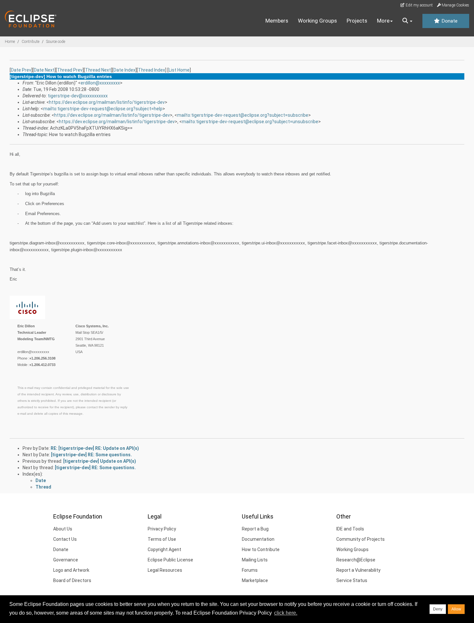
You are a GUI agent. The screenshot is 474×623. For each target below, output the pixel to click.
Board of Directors (72, 580)
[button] (407, 21)
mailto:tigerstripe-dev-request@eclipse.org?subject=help (103, 108)
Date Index (124, 70)
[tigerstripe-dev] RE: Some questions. (91, 454)
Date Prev (21, 70)
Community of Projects (360, 539)
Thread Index (151, 70)
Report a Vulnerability (358, 570)
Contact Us (65, 539)
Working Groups (317, 20)
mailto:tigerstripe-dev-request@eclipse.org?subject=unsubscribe (250, 121)
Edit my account (419, 5)
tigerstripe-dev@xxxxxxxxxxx (78, 95)
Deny (437, 609)
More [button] (383, 20)
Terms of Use (162, 539)
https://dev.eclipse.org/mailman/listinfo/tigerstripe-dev (107, 102)
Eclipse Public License (170, 559)
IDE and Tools (350, 528)
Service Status (351, 580)
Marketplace (255, 580)
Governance (65, 559)
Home (10, 41)
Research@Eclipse (355, 559)
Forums (250, 570)
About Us (62, 528)
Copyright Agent (164, 549)
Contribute (30, 41)
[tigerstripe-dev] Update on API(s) (99, 461)
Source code (55, 41)
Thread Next (98, 70)
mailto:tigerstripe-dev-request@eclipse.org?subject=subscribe (242, 115)
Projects (357, 20)
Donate (449, 21)
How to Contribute (261, 549)
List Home (179, 70)
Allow (456, 609)
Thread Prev (70, 70)
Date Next (44, 70)
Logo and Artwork (71, 570)
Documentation (258, 539)
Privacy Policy (162, 528)
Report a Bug (255, 528)
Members (276, 20)
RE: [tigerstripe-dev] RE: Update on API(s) (95, 448)
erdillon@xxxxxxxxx (100, 82)
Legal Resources (165, 570)
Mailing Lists (255, 559)
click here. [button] (285, 613)
